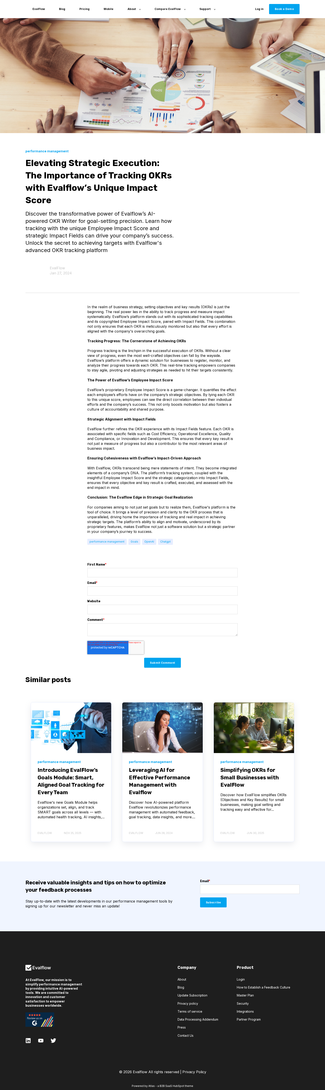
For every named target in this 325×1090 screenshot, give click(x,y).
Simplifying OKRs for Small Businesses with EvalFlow (249, 777)
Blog (181, 987)
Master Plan (245, 995)
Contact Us (185, 1035)
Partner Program (249, 1019)
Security (243, 1003)
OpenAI (149, 541)
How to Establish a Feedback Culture (263, 987)
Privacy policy (188, 1003)
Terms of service (190, 1011)
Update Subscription (192, 995)
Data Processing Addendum (198, 1019)
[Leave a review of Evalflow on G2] (53, 1019)
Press (182, 1027)
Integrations (245, 1011)
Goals (134, 541)
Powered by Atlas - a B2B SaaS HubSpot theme (162, 1086)
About (182, 979)
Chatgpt (165, 541)
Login (241, 979)
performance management (107, 541)
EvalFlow (57, 268)
